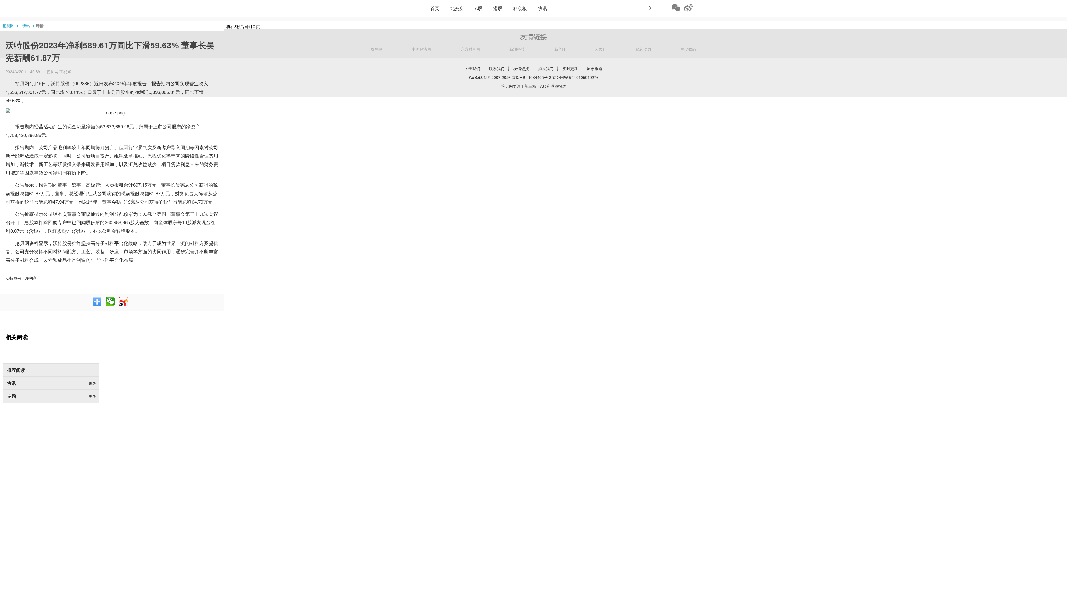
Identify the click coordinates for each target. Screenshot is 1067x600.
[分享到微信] (110, 301)
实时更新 (570, 68)
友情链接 (521, 68)
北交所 (457, 8)
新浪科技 (517, 49)
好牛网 (377, 49)
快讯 (542, 8)
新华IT (560, 49)
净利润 (31, 278)
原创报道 (594, 68)
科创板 (520, 8)
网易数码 (688, 49)
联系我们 (497, 68)
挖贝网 (8, 25)
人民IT (600, 49)
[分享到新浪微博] (123, 301)
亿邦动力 (643, 49)
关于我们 (472, 68)
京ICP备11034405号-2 (531, 77)
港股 (497, 8)
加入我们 (546, 68)
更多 (92, 383)
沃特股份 (13, 278)
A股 (478, 8)
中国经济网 (421, 49)
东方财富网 (470, 49)
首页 (434, 8)
